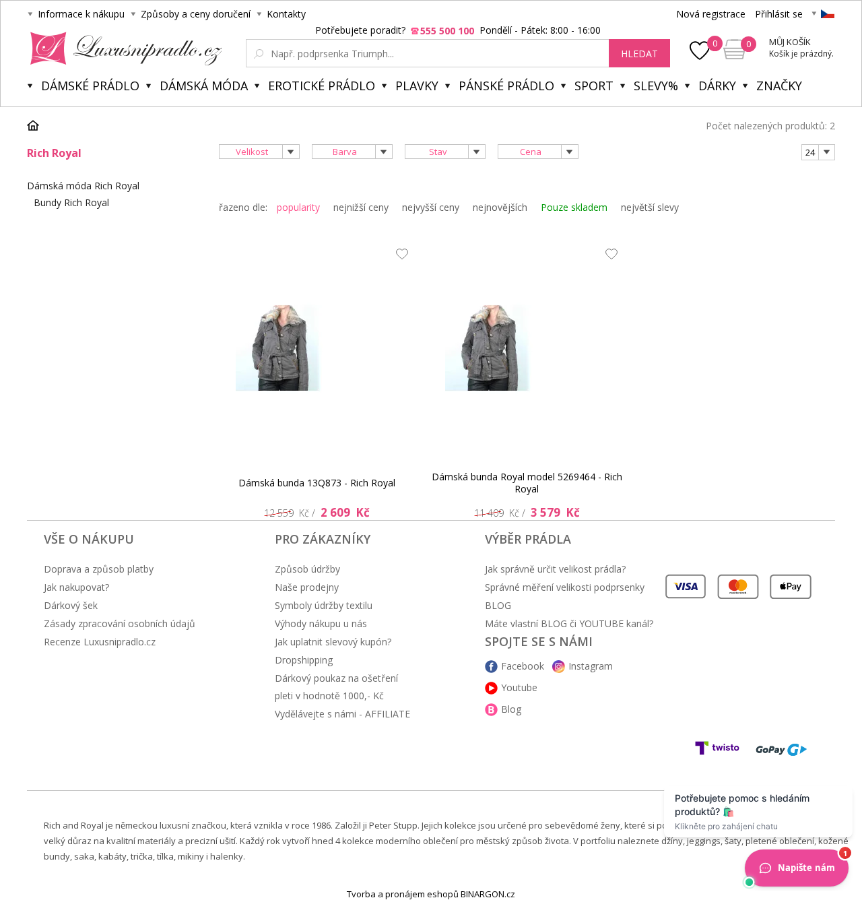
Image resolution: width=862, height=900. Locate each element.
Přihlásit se (779, 13)
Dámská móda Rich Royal (83, 185)
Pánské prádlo (506, 85)
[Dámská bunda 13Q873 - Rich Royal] (317, 348)
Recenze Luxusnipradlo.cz (100, 641)
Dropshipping (304, 659)
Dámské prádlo (90, 85)
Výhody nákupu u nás (321, 623)
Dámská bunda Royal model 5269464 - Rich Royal (527, 482)
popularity (298, 207)
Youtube (519, 687)
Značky (779, 85)
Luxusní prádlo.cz (122, 48)
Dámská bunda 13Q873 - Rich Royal (316, 482)
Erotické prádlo (321, 85)
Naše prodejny (307, 587)
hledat (639, 53)
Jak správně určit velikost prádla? (555, 568)
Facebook (522, 666)
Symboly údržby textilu (323, 605)
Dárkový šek (71, 605)
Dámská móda (204, 85)
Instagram (590, 666)
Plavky (416, 85)
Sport (594, 85)
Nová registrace (710, 13)
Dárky (717, 85)
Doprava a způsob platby (99, 568)
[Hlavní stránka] (37, 125)
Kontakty (286, 13)
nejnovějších (500, 207)
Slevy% (656, 85)
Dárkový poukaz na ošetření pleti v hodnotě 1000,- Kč (336, 687)
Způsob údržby (307, 568)
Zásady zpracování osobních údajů (119, 623)
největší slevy (650, 207)
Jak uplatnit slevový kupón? (333, 641)
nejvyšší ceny (430, 207)
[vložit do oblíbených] (399, 257)
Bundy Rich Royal (71, 202)
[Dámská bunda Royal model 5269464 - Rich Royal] (526, 348)
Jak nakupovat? (76, 587)
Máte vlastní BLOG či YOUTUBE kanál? (569, 623)
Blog (511, 709)
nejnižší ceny (361, 207)
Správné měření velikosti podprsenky (564, 587)
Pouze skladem (574, 207)
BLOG (498, 605)
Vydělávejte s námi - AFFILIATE (342, 713)
